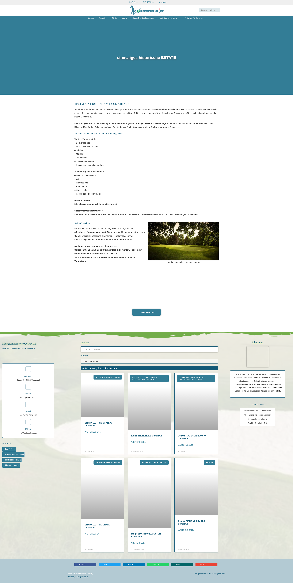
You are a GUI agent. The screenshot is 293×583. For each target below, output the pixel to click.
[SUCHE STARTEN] (217, 10)
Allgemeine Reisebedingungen (257, 415)
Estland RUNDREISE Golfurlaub (146, 436)
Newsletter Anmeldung (14, 454)
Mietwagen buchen (13, 460)
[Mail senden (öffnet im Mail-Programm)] (83, 10)
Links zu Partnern (12, 465)
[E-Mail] (28, 422)
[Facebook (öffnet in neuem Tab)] (76, 10)
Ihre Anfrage (10, 449)
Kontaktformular (251, 411)
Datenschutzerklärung (257, 419)
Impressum (266, 411)
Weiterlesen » (93, 432)
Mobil (28, 411)
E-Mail (28, 429)
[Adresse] (28, 369)
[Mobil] (28, 404)
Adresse (28, 376)
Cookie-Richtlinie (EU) (258, 423)
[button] (2, 57)
